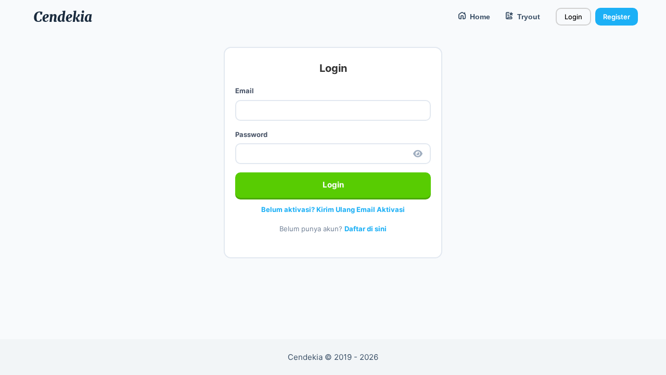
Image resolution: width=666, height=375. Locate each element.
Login (573, 16)
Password (251, 134)
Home (478, 16)
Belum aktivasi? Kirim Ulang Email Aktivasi (333, 209)
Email (244, 90)
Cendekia (62, 17)
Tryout (526, 16)
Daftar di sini (365, 228)
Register (616, 16)
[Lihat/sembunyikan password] (418, 153)
